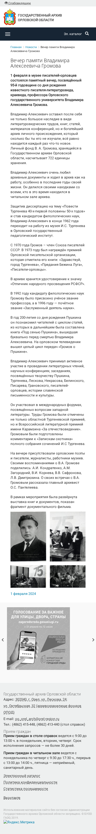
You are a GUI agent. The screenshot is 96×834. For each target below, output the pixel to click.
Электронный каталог (21, 776)
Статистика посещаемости (25, 789)
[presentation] (3, 640)
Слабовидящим (19, 3)
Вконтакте (11, 798)
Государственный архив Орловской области (40, 17)
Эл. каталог (73, 34)
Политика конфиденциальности (30, 782)
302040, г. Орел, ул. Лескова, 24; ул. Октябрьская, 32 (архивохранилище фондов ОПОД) (42, 705)
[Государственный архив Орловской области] (15, 34)
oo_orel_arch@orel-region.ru (37, 719)
